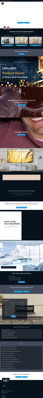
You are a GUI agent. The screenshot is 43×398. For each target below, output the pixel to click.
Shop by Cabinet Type (21, 3)
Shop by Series (16, 3)
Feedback (22, 308)
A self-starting (6, 225)
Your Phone (22, 302)
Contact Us (34, 3)
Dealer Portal (38, 3)
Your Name (12, 302)
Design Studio (30, 3)
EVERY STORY (26, 3)
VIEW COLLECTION (21, 170)
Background (22, 305)
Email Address (11, 305)
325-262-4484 (10, 0)
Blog (40, 3)
